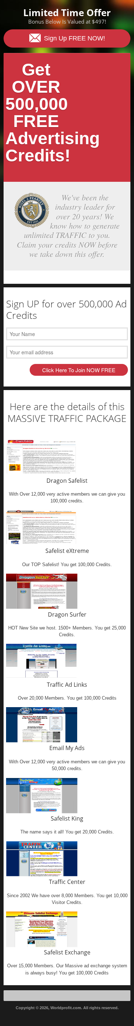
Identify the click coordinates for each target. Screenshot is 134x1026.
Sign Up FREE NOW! (73, 38)
